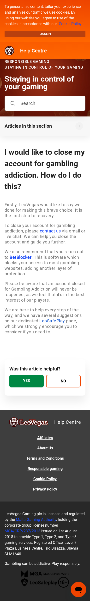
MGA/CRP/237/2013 (22, 531)
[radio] (26, 381)
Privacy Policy (45, 489)
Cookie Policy (70, 24)
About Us (45, 448)
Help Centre (33, 51)
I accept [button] (45, 34)
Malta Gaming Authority (36, 519)
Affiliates (45, 438)
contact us (50, 230)
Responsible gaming (45, 468)
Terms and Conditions (45, 458)
